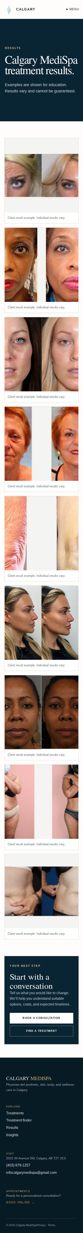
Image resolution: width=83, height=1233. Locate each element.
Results (12, 1127)
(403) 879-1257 (18, 1165)
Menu (74, 9)
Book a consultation (41, 1018)
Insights (12, 1135)
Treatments (15, 1113)
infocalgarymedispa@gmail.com (31, 1172)
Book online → (20, 1202)
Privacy (41, 1225)
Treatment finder (19, 1120)
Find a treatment (41, 1030)
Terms (51, 1225)
